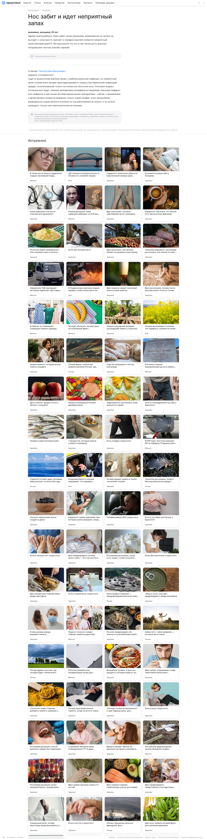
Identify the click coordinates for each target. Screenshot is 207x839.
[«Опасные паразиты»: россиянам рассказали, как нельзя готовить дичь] (161, 242)
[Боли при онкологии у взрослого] (161, 547)
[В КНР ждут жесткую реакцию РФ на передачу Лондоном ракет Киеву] (161, 433)
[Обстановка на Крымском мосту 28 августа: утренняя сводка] (84, 165)
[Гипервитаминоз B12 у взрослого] (123, 509)
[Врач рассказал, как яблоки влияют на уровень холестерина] (123, 242)
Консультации (33, 10)
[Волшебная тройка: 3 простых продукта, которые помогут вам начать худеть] (123, 662)
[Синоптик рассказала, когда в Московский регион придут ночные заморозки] (161, 471)
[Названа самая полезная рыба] (46, 433)
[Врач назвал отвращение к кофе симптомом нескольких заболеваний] (161, 662)
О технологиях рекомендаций (168, 837)
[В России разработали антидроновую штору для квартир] (84, 662)
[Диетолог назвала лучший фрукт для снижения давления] (161, 815)
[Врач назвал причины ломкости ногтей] (84, 777)
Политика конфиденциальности (192, 837)
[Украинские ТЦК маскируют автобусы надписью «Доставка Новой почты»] (46, 280)
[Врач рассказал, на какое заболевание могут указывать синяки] (123, 203)
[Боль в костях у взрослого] (84, 815)
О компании (11, 837)
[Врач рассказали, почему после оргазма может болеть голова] (161, 280)
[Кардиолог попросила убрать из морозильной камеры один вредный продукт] (123, 165)
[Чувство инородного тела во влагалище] (123, 356)
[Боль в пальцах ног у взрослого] (46, 547)
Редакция (112, 837)
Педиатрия (46, 10)
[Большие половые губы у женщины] (161, 165)
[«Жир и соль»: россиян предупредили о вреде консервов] (161, 585)
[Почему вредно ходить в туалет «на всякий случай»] (123, 471)
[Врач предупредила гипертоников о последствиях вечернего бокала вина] (161, 777)
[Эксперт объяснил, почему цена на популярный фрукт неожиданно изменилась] (84, 318)
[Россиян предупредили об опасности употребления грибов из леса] (123, 624)
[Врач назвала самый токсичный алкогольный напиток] (123, 280)
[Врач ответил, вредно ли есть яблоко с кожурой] (46, 394)
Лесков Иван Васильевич (52, 71)
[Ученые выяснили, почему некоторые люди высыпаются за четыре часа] (46, 815)
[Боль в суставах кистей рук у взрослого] (161, 509)
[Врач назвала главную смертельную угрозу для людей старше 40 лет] (123, 777)
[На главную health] (13, 3)
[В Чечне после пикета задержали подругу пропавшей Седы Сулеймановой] (46, 165)
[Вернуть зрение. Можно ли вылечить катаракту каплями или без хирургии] (123, 738)
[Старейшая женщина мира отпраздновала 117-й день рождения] (84, 738)
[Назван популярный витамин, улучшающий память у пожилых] (123, 318)
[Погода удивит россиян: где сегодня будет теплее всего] (46, 662)
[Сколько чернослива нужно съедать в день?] (46, 509)
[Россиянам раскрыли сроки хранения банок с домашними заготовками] (46, 777)
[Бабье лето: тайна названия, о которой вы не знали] (161, 624)
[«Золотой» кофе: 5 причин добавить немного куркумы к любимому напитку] (46, 700)
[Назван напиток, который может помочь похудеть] (46, 356)
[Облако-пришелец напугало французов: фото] (123, 815)
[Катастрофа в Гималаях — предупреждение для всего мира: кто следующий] (123, 585)
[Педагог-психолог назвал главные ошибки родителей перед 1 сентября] (84, 624)
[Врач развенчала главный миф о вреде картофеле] (46, 585)
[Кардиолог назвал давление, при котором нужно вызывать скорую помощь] (84, 509)
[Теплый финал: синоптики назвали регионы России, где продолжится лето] (84, 356)
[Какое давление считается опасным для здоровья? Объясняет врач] (46, 203)
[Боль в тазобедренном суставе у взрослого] (161, 394)
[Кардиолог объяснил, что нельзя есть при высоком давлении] (161, 203)
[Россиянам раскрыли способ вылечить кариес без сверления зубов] (46, 738)
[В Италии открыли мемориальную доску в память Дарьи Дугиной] (161, 356)
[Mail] (3, 3)
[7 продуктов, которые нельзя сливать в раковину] (84, 433)
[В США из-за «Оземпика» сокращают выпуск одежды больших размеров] (46, 318)
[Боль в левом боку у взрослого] (84, 585)
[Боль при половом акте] (84, 242)
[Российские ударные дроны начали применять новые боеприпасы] (161, 738)
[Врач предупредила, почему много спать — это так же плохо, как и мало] (84, 547)
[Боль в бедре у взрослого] (123, 433)
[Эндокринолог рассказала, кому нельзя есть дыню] (123, 394)
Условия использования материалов (130, 837)
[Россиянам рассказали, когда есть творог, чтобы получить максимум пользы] (123, 547)
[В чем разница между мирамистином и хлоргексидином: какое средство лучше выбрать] (46, 624)
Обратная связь (150, 837)
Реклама (20, 837)
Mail (3, 837)
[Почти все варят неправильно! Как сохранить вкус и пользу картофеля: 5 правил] (46, 242)
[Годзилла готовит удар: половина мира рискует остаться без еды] (46, 471)
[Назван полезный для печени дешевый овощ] (84, 394)
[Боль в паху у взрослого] (161, 700)
